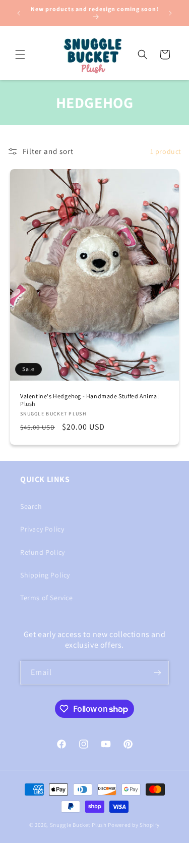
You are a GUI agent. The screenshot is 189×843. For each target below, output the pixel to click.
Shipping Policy (45, 574)
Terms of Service (46, 597)
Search (31, 506)
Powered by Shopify (134, 824)
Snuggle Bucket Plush (78, 824)
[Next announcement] (170, 13)
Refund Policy (42, 552)
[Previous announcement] (19, 13)
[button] (20, 54)
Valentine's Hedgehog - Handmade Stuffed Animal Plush (89, 400)
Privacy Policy (42, 529)
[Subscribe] (157, 672)
